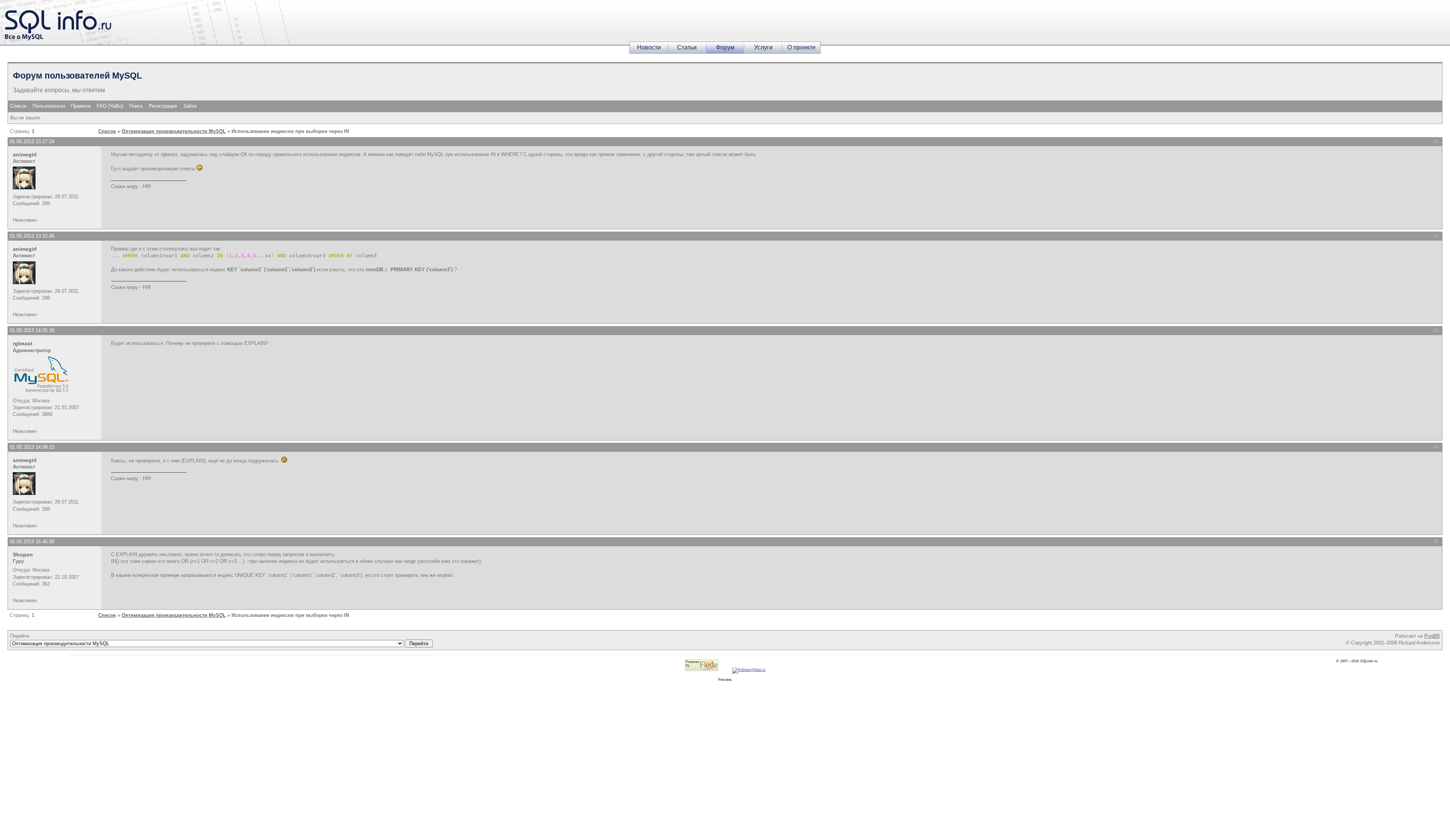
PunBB (1432, 636)
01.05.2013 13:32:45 (32, 236)
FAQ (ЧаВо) (110, 106)
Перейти (19, 636)
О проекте (801, 47)
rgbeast (22, 343)
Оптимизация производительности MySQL (174, 131)
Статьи (687, 47)
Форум (725, 47)
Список (18, 106)
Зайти (189, 106)
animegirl (25, 154)
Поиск (136, 106)
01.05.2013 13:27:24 (32, 141)
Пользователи (48, 106)
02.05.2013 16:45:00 (32, 541)
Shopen (23, 555)
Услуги (763, 47)
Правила (81, 106)
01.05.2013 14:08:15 (32, 447)
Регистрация (163, 106)
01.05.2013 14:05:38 (32, 330)
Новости (649, 47)
